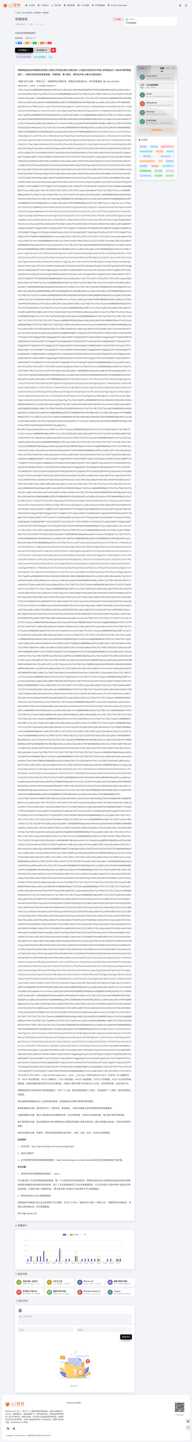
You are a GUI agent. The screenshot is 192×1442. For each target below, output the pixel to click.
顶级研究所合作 (167, 146)
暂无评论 (23, 1300)
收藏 (119, 19)
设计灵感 (158, 170)
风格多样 (154, 146)
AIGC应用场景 (27, 13)
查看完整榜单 (156, 129)
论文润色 (158, 175)
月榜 (173, 68)
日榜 (162, 68)
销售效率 (170, 151)
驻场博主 (143, 146)
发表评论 (126, 1336)
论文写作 (169, 175)
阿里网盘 (159, 151)
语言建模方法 (167, 166)
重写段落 (147, 156)
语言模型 (143, 166)
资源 (160, 161)
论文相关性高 (145, 175)
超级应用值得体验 (147, 161)
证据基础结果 (145, 170)
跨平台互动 (165, 156)
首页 (18, 13)
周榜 (167, 68)
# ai (50, 57)
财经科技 (169, 161)
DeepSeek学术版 (74, 1402)
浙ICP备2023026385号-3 (42, 1435)
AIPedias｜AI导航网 (26, 1435)
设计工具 (169, 170)
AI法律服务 (37, 13)
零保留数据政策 (146, 151)
